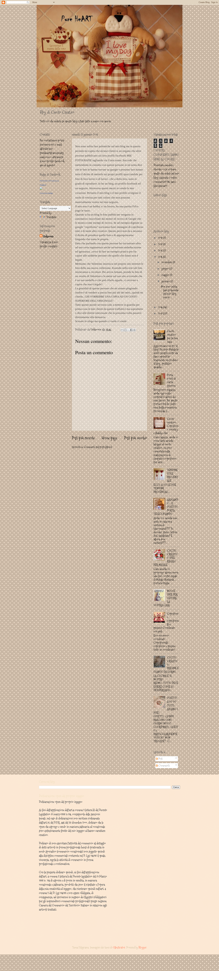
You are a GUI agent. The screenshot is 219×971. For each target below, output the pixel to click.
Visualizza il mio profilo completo (49, 244)
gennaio (166, 281)
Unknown (48, 236)
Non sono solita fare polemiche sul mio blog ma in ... (170, 292)
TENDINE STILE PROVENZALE (172, 475)
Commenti (164, 766)
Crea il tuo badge (46, 193)
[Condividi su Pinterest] (134, 330)
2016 (160, 250)
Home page (109, 438)
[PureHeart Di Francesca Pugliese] (41, 189)
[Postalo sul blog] (125, 330)
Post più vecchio (135, 438)
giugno (165, 269)
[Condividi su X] (128, 330)
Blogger (142, 947)
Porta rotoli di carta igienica (171, 380)
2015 (160, 257)
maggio (166, 275)
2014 (160, 307)
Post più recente (83, 438)
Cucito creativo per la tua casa (172, 336)
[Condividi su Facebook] (131, 330)
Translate (51, 217)
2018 (160, 238)
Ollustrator (119, 947)
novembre (167, 262)
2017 (160, 244)
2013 (160, 313)
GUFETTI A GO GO (172, 699)
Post (160, 759)
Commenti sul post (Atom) (98, 447)
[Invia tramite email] (122, 330)
